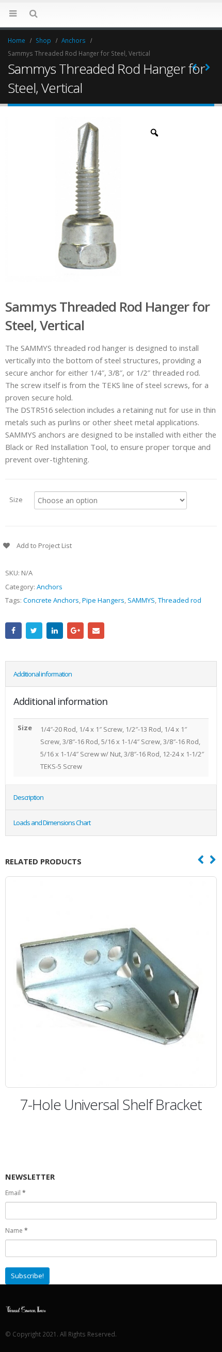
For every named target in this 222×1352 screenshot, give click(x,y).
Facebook (13, 630)
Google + (75, 630)
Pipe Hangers (103, 600)
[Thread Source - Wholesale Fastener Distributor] (25, 1308)
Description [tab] (28, 797)
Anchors (49, 586)
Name (16, 1230)
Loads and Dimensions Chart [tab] (51, 822)
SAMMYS (141, 600)
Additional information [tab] (42, 674)
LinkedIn (54, 630)
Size (16, 499)
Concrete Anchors (51, 600)
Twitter (34, 630)
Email (96, 630)
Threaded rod (179, 600)
